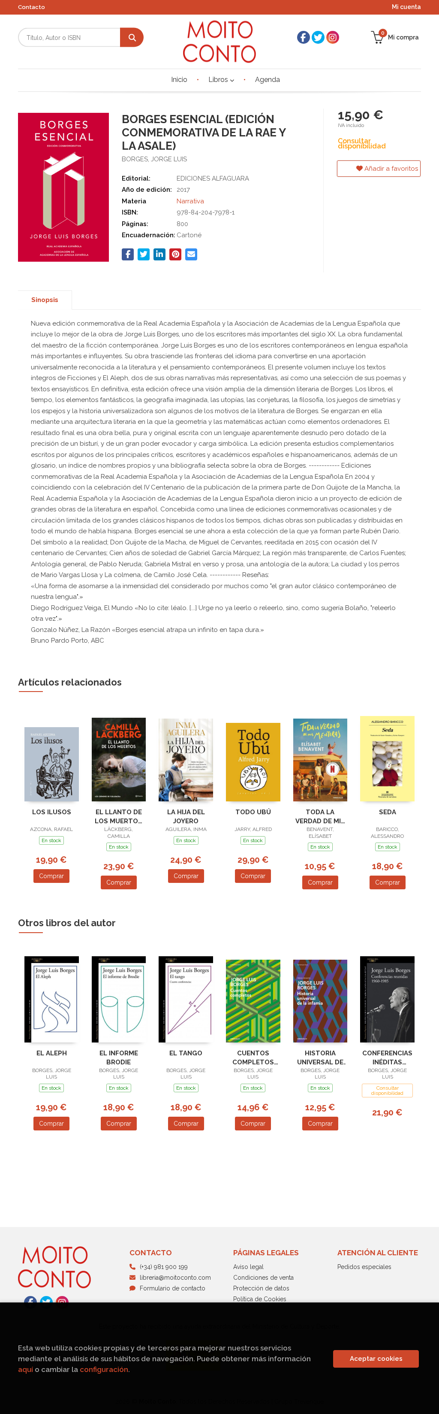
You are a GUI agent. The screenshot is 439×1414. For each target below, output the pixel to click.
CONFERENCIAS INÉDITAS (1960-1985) (387, 1057)
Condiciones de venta (263, 1277)
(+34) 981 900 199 (164, 1266)
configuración (104, 1369)
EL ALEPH (51, 1053)
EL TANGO (185, 1053)
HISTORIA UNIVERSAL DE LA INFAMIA (320, 1057)
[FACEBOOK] (303, 37)
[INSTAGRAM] (332, 37)
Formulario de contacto (172, 1288)
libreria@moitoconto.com (175, 1277)
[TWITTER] (318, 37)
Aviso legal (248, 1266)
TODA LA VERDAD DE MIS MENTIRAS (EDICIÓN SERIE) (320, 816)
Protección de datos (261, 1288)
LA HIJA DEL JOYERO (186, 816)
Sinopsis (44, 300)
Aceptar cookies (376, 1359)
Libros (219, 80)
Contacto (31, 7)
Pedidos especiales (364, 1266)
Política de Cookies (259, 1299)
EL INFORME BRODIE (118, 1057)
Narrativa (190, 201)
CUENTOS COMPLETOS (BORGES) (253, 1057)
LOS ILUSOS (51, 812)
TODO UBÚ (253, 812)
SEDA (387, 812)
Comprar (51, 876)
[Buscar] (132, 37)
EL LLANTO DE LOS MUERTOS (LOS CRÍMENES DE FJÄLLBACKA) (118, 816)
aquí (25, 1369)
